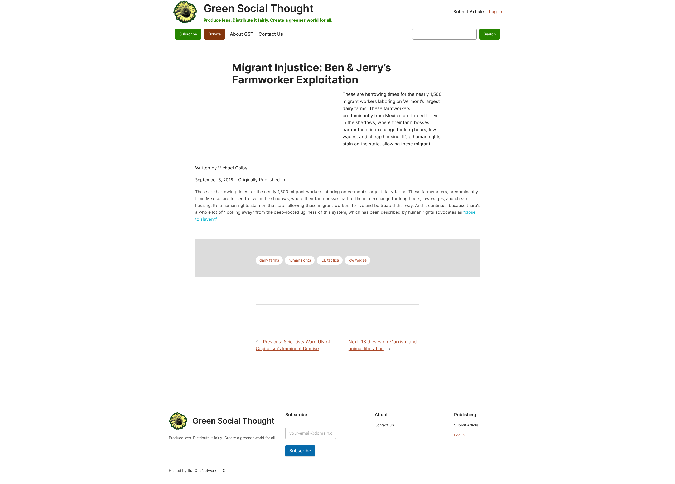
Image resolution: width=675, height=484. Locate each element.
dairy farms (269, 260)
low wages (357, 260)
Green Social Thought (259, 8)
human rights (299, 260)
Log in (495, 11)
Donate (214, 34)
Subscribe (300, 450)
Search (490, 34)
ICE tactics (329, 260)
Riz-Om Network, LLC (206, 470)
